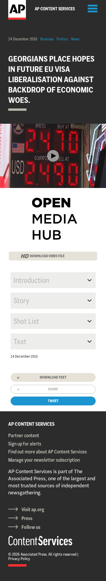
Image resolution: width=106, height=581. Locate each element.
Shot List (26, 321)
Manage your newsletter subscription (44, 460)
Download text (53, 377)
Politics (62, 39)
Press (26, 518)
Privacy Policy (19, 558)
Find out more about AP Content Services (47, 451)
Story (21, 301)
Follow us (30, 527)
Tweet (53, 400)
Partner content (23, 435)
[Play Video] (53, 156)
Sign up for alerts (24, 443)
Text (20, 341)
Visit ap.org (32, 509)
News (75, 39)
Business (47, 39)
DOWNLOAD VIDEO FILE (47, 255)
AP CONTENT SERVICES (31, 424)
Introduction (31, 280)
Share (53, 389)
